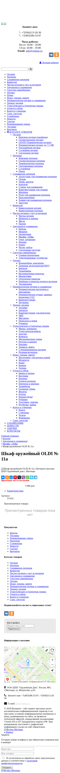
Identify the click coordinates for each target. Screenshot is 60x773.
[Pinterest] (15, 477)
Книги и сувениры (19, 597)
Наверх (9, 732)
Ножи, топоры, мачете (21, 584)
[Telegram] (35, 477)
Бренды (13, 533)
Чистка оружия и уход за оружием (27, 573)
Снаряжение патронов (21, 568)
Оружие (14, 563)
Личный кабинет (50, 62)
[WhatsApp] (27, 477)
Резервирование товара (21, 538)
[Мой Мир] (11, 477)
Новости (14, 546)
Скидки (14, 548)
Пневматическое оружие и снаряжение (29, 586)
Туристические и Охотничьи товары (28, 591)
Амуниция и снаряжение (22, 576)
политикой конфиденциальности (19, 762)
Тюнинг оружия (18, 589)
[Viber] (23, 477)
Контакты (15, 551)
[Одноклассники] (56, 56)
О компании (16, 543)
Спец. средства (17, 599)
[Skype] (31, 477)
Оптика (13, 581)
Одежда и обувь (18, 594)
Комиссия (15, 570)
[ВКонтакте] (3, 477)
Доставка (14, 535)
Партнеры (15, 541)
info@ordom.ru (34, 50)
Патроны (14, 565)
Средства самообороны (21, 578)
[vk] (51, 56)
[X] (19, 477)
